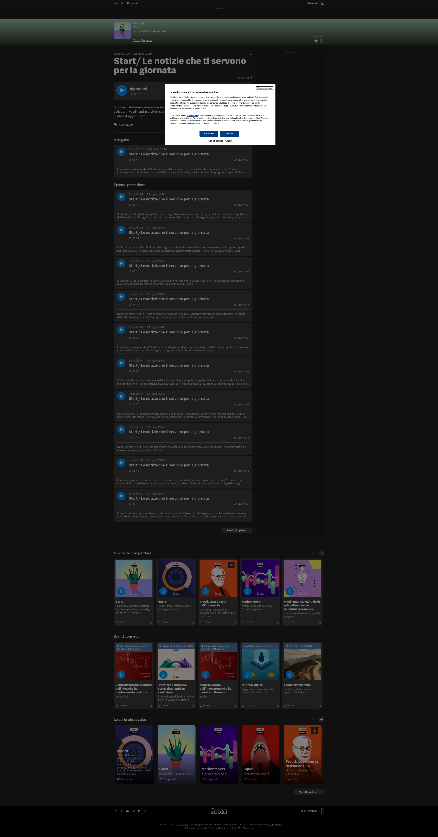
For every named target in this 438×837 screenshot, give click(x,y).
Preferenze (209, 133)
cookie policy (214, 106)
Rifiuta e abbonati (264, 88)
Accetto (230, 133)
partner (259, 116)
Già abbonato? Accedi (220, 140)
